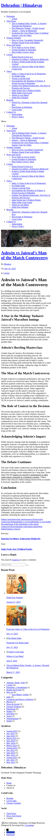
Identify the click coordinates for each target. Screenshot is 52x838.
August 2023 (11, 748)
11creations (29, 825)
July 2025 (10, 733)
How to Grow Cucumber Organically (27, 40)
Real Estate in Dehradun (22, 107)
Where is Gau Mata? (20, 95)
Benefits (9, 100)
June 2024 (10, 741)
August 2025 (11, 731)
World (9, 721)
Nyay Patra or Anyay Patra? (23, 47)
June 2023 (10, 753)
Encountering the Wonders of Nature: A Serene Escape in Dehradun (28, 82)
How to (9, 692)
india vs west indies (26, 522)
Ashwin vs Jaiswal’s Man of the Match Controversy (24, 255)
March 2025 (11, 738)
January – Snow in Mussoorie (24, 31)
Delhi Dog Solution (20, 98)
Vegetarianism (12, 718)
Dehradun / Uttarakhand (16, 687)
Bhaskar (7, 264)
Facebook (10, 832)
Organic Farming (13, 38)
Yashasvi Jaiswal (13, 529)
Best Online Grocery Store (23, 52)
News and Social (13, 45)
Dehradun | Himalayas (21, 5)
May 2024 (10, 743)
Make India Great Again (22, 93)
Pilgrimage (10, 709)
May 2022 (10, 755)
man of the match (16, 524)
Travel (9, 716)
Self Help (10, 714)
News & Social (12, 704)
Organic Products (13, 706)
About (14, 19)
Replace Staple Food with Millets (26, 42)
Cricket (9, 54)
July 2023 (10, 750)
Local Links (17, 109)
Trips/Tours (11, 21)
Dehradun (10, 16)
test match (34, 526)
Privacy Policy (18, 117)
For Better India (18, 76)
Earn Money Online (20, 694)
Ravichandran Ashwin (20, 526)
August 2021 (11, 757)
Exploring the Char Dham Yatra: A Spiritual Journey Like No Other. (30, 34)
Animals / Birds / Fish (15, 683)
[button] (26, 121)
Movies (9, 702)
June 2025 (10, 736)
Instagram (10, 834)
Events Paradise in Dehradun (24, 50)
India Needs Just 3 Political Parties (26, 90)
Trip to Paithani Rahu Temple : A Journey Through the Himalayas (29, 24)
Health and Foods (13, 690)
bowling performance (22, 519)
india (8, 697)
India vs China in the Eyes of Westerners (29, 74)
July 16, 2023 (10, 269)
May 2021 (10, 762)
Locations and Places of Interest (19, 699)
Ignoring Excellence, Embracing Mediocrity (30, 59)
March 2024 (11, 745)
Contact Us (11, 112)
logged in (16, 560)
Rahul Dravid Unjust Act (22, 57)
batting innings (7, 519)
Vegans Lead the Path (21, 78)
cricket (34, 519)
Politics (9, 711)
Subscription (17, 114)
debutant (14, 522)
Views (9, 71)
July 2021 (10, 760)
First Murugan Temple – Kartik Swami (28, 28)
